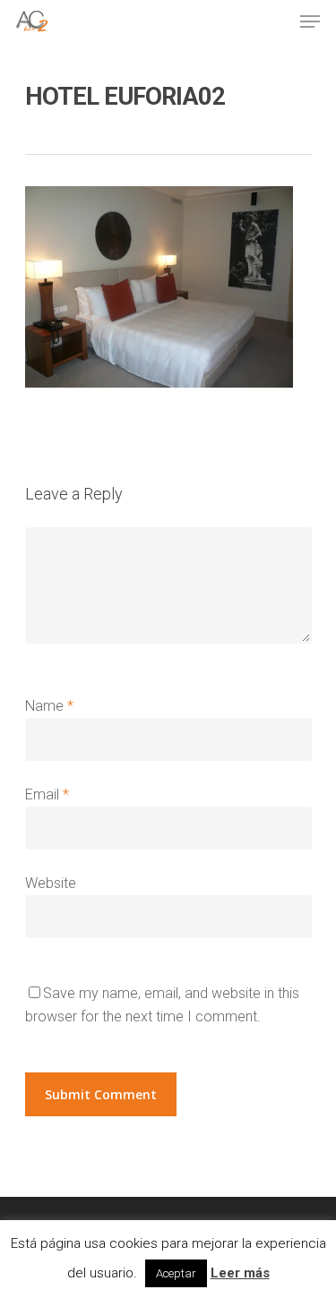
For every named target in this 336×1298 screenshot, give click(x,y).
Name (49, 705)
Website (50, 883)
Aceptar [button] (176, 1273)
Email (47, 794)
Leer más (240, 1273)
